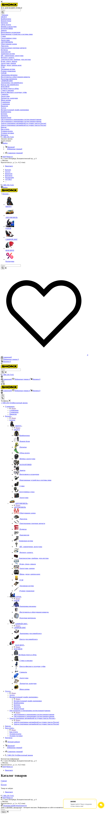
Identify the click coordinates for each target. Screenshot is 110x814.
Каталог (12, 420)
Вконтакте (9, 166)
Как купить (13, 732)
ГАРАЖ (16, 600)
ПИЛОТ (17, 430)
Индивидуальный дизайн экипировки (28, 701)
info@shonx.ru (7, 156)
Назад (14, 408)
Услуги (12, 695)
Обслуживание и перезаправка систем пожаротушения (34, 714)
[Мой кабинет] (2, 377)
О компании (13, 410)
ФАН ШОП (18, 649)
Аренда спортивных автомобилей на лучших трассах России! (36, 722)
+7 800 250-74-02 (7, 137)
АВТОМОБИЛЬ (20, 507)
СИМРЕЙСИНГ (20, 628)
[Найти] (2, 12)
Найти (4, 812)
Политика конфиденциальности (15, 805)
